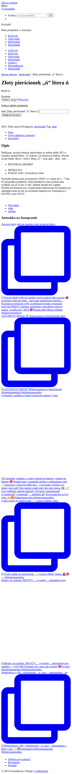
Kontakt (12, 765)
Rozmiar (5, 96)
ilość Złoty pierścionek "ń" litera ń (19, 111)
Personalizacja (15, 65)
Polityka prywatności (19, 759)
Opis (10, 132)
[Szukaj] (51, 15)
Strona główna (9, 74)
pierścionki (24, 74)
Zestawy (12, 62)
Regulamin (14, 762)
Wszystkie (13, 205)
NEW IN (13, 50)
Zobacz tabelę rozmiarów (14, 105)
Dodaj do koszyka (11, 115)
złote (54, 126)
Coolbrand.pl (41, 771)
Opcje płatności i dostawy (21, 135)
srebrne (12, 211)
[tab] (39, 132)
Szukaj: (12, 15)
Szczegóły (13, 138)
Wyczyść (23, 99)
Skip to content (9, 2)
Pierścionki (14, 41)
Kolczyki (13, 35)
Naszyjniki (13, 38)
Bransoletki (14, 44)
